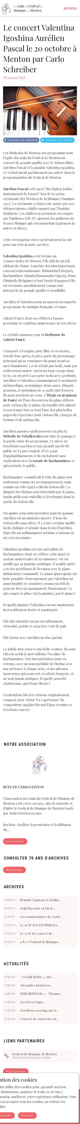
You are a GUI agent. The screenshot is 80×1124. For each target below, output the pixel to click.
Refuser (27, 1115)
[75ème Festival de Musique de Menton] (6, 1056)
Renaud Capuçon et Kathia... (40, 900)
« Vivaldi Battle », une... (37, 977)
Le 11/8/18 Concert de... (37, 933)
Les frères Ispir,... (33, 1002)
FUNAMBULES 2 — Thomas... (41, 994)
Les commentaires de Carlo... (41, 917)
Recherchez (14, 869)
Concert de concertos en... (39, 1019)
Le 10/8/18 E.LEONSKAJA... (40, 925)
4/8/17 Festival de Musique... (40, 942)
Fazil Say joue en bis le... (37, 908)
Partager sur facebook (23, 140)
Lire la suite (15, 841)
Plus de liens (15, 1071)
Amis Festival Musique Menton (28, 8)
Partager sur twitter (59, 140)
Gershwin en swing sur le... (39, 1010)
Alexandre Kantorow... (36, 985)
